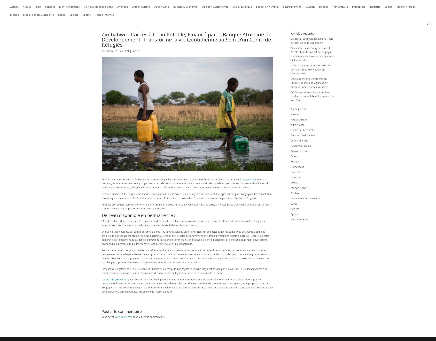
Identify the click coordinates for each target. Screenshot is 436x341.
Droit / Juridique (242, 7)
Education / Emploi (267, 7)
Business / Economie (185, 7)
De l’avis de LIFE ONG (114, 279)
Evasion (310, 7)
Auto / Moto (161, 7)
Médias (14, 15)
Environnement (292, 7)
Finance (323, 7)
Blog (38, 7)
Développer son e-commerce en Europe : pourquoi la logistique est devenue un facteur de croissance (309, 83)
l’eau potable (249, 179)
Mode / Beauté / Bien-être (38, 15)
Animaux (122, 7)
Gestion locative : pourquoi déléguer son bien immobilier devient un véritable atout (311, 69)
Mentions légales (69, 7)
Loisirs (388, 7)
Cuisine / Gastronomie (215, 7)
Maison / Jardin (406, 7)
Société (74, 15)
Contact (50, 7)
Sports (87, 15)
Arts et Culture (141, 7)
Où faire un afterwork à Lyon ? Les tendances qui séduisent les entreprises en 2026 (312, 96)
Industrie (375, 7)
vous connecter (123, 316)
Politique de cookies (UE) (98, 7)
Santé (61, 15)
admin (109, 51)
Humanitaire (340, 7)
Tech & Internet (104, 15)
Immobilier (358, 7)
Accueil (14, 7)
